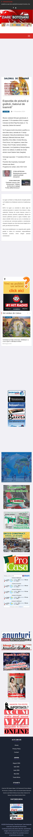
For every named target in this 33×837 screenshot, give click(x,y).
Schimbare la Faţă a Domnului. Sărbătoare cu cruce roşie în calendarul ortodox (16, 340)
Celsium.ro (21, 606)
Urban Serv (4, 788)
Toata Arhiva (16, 777)
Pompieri (10, 788)
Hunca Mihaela (15, 795)
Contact (16, 752)
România (20, 795)
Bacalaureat (21, 788)
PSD (7, 788)
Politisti (11, 792)
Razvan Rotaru (21, 792)
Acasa (16, 745)
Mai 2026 (16, 774)
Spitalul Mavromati (27, 790)
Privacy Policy (17, 749)
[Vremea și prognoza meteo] (26, 576)
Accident (21, 790)
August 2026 (16, 763)
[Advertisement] (16, 56)
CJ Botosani (10, 790)
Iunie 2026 (16, 770)
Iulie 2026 (16, 767)
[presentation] (27, 313)
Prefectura (15, 792)
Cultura (6, 111)
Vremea (5, 575)
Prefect (23, 795)
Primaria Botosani (27, 788)
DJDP (17, 788)
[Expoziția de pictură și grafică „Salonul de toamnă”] (16, 86)
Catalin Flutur (16, 790)
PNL (3, 790)
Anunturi (6, 790)
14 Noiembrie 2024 (19, 111)
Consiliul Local (6, 792)
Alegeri (14, 788)
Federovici (26, 792)
